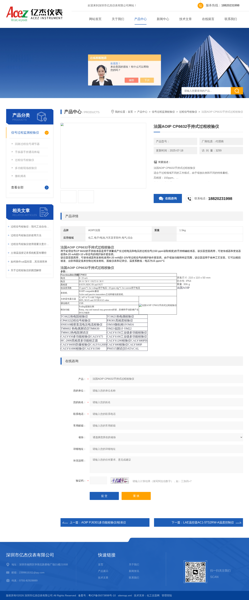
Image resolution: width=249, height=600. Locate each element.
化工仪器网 (153, 595)
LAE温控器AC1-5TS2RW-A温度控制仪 (208, 522)
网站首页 (95, 19)
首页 (130, 111)
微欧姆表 (20, 176)
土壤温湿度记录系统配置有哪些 (28, 252)
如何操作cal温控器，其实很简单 (29, 261)
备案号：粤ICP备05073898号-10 (97, 595)
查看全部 (17, 187)
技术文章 (185, 19)
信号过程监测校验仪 (163, 111)
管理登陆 (167, 595)
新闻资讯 (134, 571)
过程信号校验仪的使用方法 (26, 235)
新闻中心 (163, 19)
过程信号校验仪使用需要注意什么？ (31, 244)
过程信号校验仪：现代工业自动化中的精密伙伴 (31, 226)
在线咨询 (171, 198)
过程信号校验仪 (188, 111)
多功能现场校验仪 (26, 168)
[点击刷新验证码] (120, 481)
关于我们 (118, 19)
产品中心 (140, 19)
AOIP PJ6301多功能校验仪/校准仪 (103, 522)
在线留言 (208, 19)
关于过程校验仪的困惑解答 (26, 270)
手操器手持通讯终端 (27, 151)
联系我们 (231, 19)
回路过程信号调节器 (27, 143)
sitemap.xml (125, 595)
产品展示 (103, 571)
